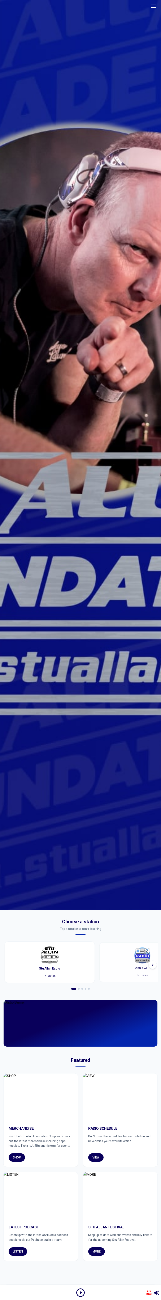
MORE (96, 1251)
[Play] (80, 1292)
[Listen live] (149, 1292)
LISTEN (18, 1251)
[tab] (73, 989)
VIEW (95, 1157)
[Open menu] (153, 6)
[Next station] (152, 965)
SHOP (17, 1157)
